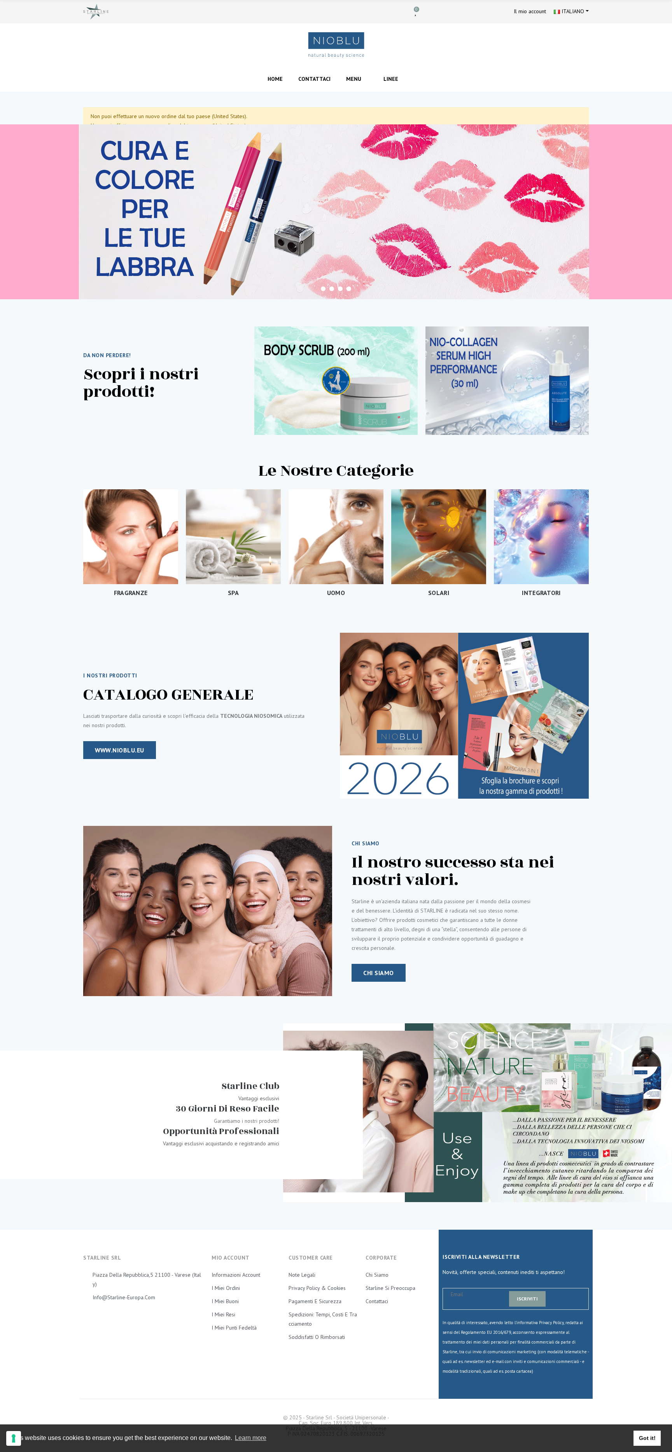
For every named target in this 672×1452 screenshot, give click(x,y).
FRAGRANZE (131, 593)
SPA (233, 593)
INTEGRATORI (541, 593)
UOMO (336, 593)
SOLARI (438, 593)
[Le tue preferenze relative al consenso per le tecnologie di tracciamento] (13, 1438)
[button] (119, 750)
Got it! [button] (647, 1438)
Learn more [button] (250, 1438)
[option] (336, 211)
